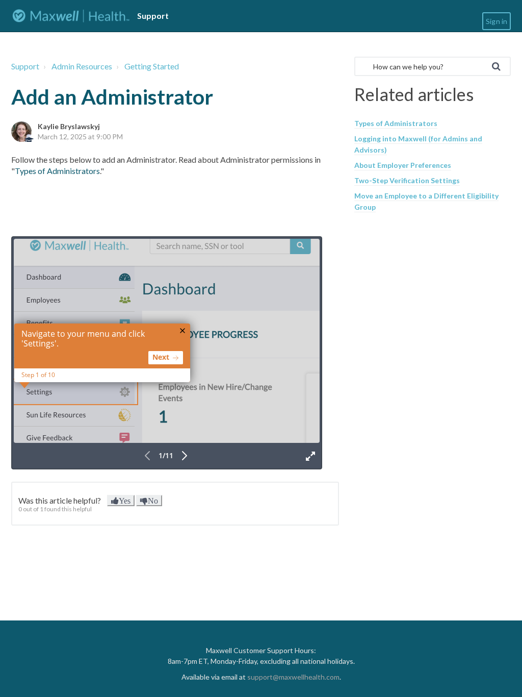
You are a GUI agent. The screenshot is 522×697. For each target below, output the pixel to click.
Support (25, 66)
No (153, 500)
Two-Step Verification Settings (407, 180)
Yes (124, 500)
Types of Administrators (57, 171)
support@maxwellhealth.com (293, 677)
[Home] (70, 15)
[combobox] (432, 66)
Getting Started (151, 66)
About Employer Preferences (402, 165)
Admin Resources (81, 66)
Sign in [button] (496, 21)
